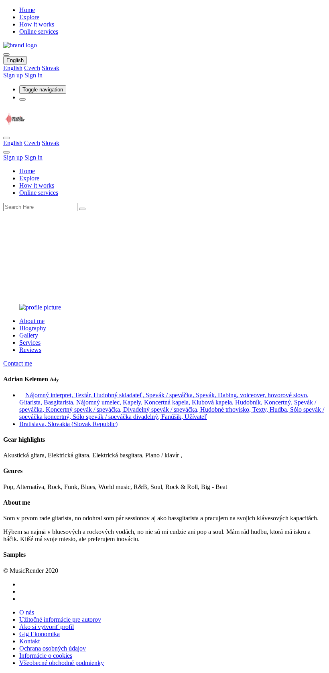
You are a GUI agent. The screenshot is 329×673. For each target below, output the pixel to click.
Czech (32, 68)
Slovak (50, 68)
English (15, 60)
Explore (29, 17)
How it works (36, 24)
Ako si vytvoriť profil (46, 626)
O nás (26, 612)
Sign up (13, 75)
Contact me (17, 363)
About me (32, 320)
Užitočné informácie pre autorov (60, 619)
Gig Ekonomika (39, 634)
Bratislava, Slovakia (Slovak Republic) (68, 423)
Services (30, 342)
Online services (38, 31)
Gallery (28, 335)
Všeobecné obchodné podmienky (61, 662)
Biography (32, 328)
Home (27, 9)
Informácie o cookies (45, 655)
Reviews (30, 349)
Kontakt (29, 641)
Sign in (33, 75)
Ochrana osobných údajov (52, 648)
